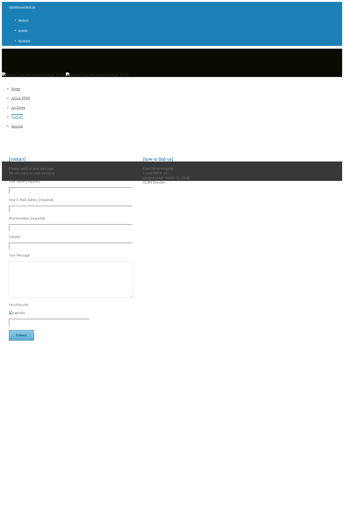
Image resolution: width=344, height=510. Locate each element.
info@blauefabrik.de (22, 7)
